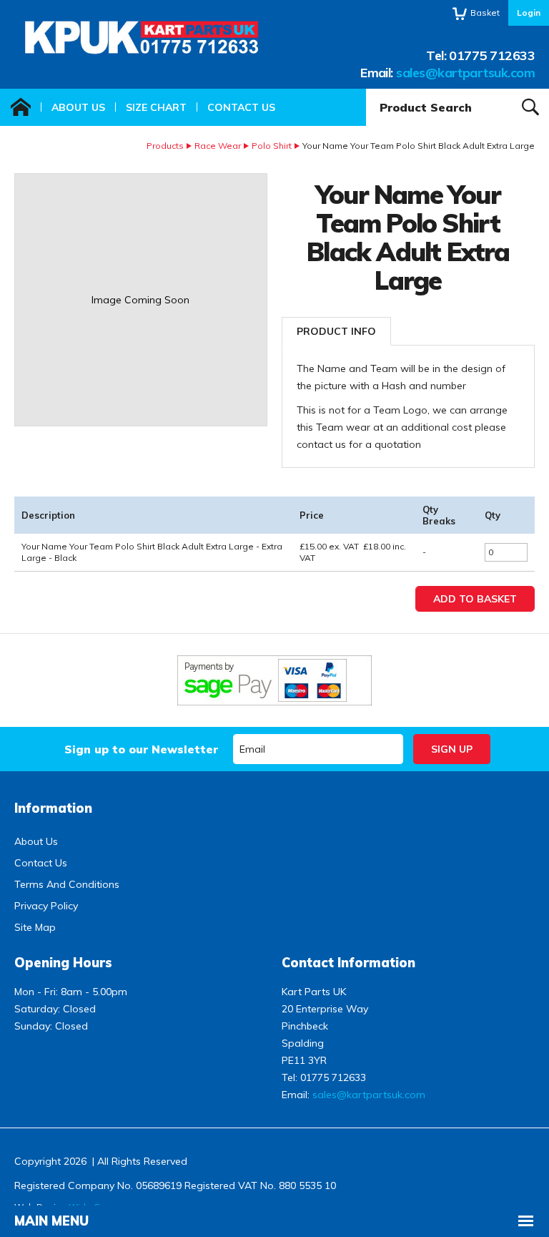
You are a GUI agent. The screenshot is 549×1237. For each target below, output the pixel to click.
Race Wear (217, 145)
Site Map (35, 927)
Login (528, 12)
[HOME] (21, 107)
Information (53, 808)
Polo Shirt (272, 145)
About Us (78, 107)
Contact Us (241, 107)
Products (165, 145)
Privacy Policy (46, 905)
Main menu (51, 1221)
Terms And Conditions (66, 884)
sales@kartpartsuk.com (465, 72)
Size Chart (156, 107)
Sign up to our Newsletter (141, 749)
